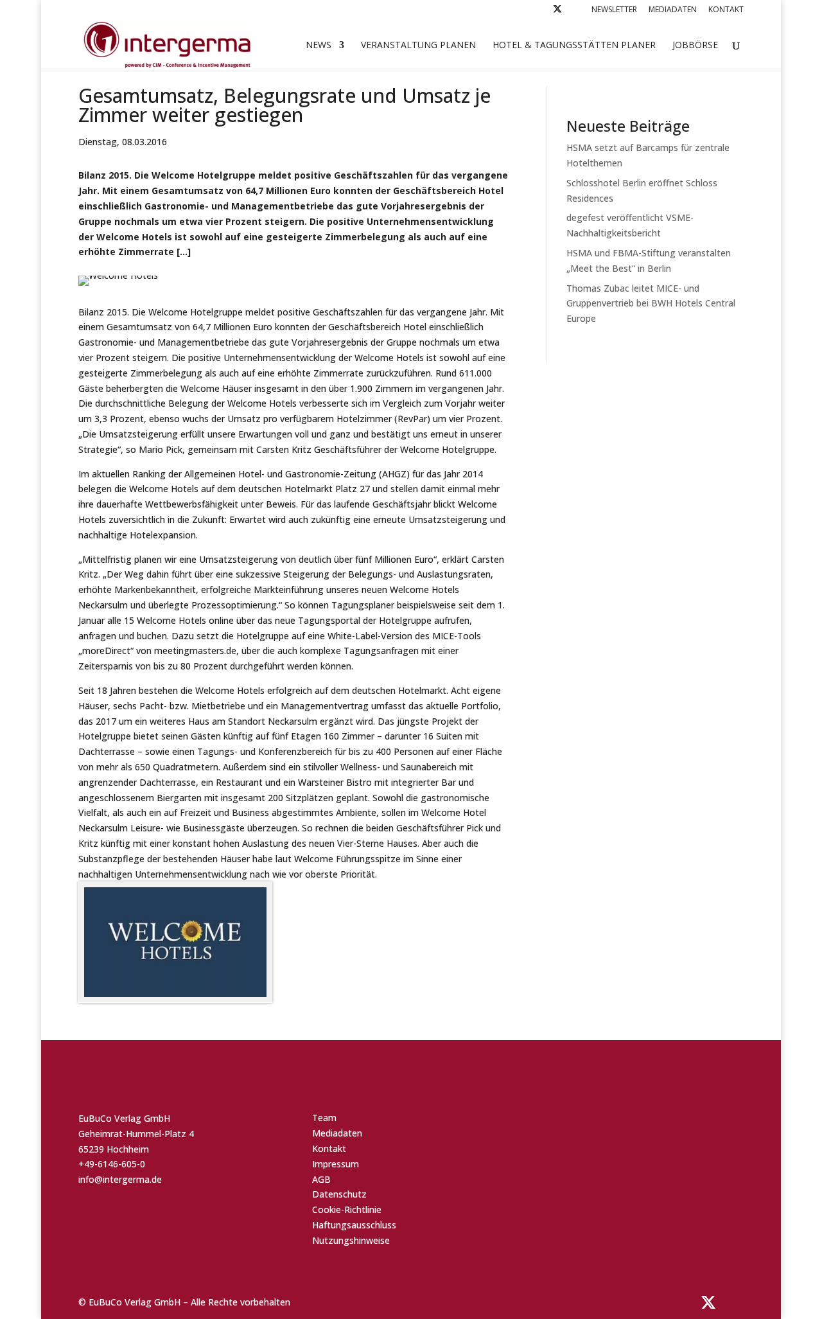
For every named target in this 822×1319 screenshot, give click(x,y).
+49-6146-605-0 (111, 1164)
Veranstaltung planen (418, 45)
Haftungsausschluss (354, 1225)
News (318, 45)
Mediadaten (673, 10)
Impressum (335, 1164)
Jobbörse (695, 45)
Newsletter (614, 10)
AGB (321, 1179)
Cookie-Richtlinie (346, 1209)
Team (324, 1117)
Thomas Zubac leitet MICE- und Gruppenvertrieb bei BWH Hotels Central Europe (650, 303)
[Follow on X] (557, 12)
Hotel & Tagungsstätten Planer (574, 45)
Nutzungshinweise (351, 1240)
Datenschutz (339, 1194)
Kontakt (726, 10)
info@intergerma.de (120, 1179)
